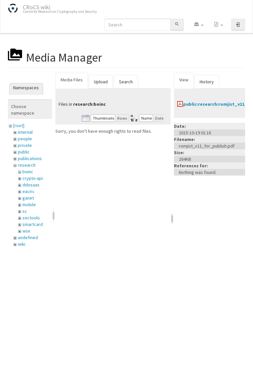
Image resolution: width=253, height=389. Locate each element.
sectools (31, 218)
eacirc (28, 191)
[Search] (176, 24)
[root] (18, 125)
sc (24, 211)
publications (30, 158)
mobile (29, 205)
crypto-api (32, 178)
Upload (101, 82)
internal (25, 132)
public (24, 152)
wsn (26, 231)
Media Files (72, 80)
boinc (27, 172)
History (207, 82)
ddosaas (31, 185)
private (25, 145)
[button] (199, 24)
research (27, 165)
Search (126, 82)
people (25, 139)
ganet (28, 198)
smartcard (32, 224)
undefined (28, 237)
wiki (21, 244)
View (183, 80)
